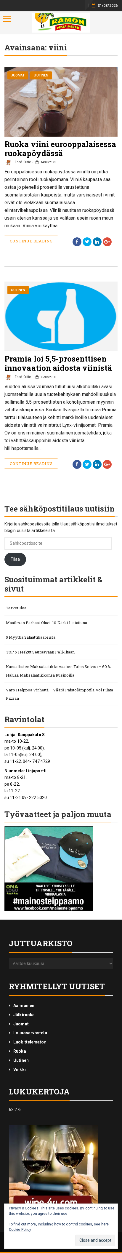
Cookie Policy (20, 1230)
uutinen (41, 75)
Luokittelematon (29, 1042)
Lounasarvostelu (30, 1032)
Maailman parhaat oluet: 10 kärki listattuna (46, 622)
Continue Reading (31, 241)
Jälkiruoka (24, 1014)
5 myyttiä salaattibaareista (30, 637)
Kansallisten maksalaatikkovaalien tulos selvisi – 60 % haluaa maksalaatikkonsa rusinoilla (58, 671)
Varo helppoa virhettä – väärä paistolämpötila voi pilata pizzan (59, 694)
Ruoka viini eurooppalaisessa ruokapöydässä (60, 148)
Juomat (18, 75)
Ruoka (19, 1051)
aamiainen (23, 1005)
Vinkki (19, 1069)
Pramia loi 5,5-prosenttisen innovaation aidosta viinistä (58, 363)
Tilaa (15, 559)
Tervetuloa (16, 607)
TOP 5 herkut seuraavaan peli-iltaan (40, 652)
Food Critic (22, 162)
